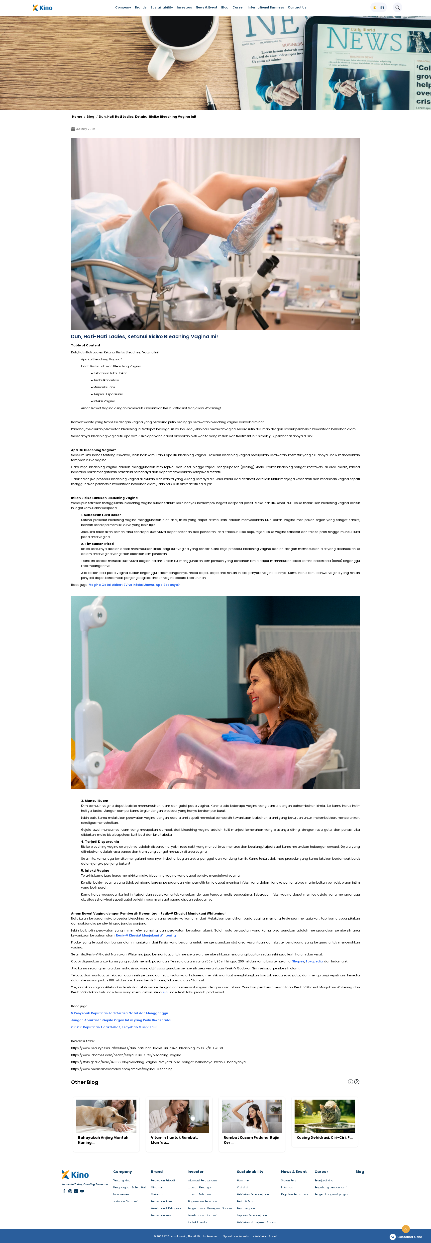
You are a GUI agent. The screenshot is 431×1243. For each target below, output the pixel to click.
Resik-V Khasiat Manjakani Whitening (146, 935)
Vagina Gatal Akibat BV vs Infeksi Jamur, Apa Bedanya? (134, 585)
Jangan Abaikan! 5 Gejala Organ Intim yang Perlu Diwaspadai (121, 1020)
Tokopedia (314, 961)
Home (77, 117)
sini (165, 992)
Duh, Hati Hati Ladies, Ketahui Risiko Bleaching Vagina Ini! (147, 117)
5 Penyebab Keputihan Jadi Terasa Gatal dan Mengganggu (119, 1013)
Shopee (298, 961)
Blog (90, 117)
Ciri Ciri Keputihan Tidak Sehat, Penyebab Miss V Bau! (114, 1027)
